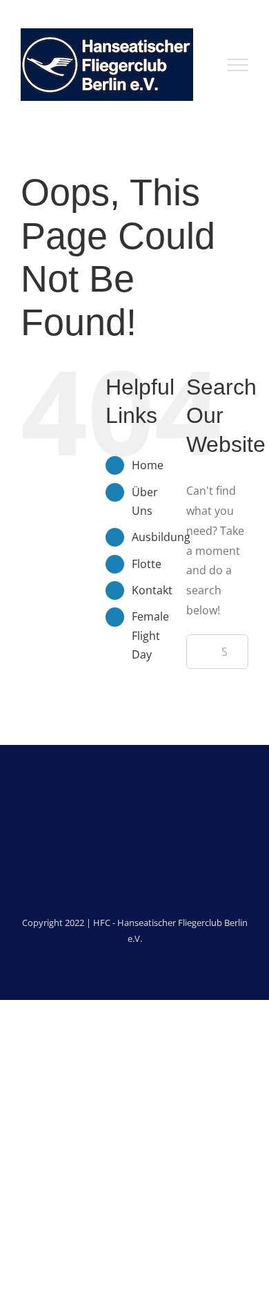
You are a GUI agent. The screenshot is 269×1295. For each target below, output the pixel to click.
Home (147, 465)
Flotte (146, 563)
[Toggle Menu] (238, 65)
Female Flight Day (150, 635)
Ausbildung (161, 537)
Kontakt (152, 590)
